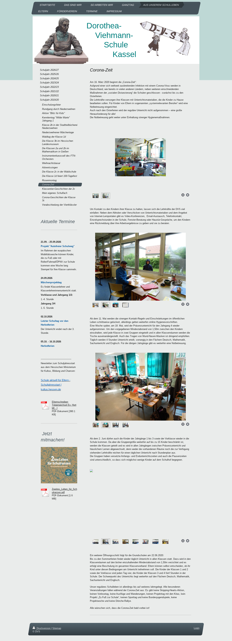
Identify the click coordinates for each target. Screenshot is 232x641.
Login (196, 628)
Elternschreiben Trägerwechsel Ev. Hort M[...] (64, 405)
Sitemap (56, 628)
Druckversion (43, 628)
